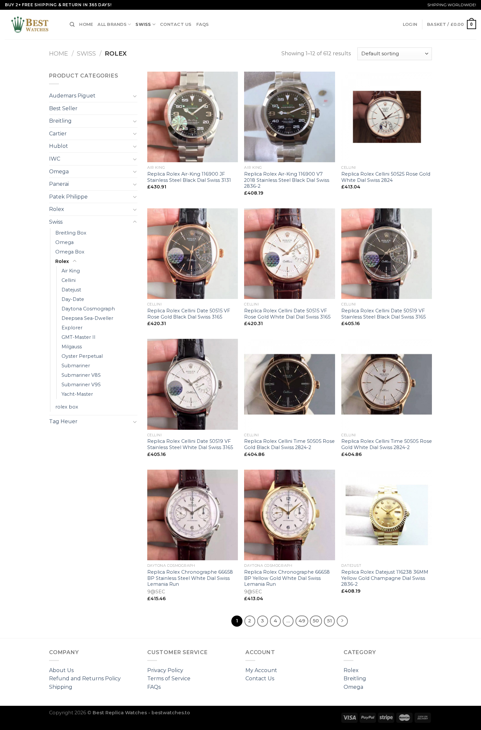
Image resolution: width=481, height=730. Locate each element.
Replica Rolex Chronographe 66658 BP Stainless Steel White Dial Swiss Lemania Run (190, 578)
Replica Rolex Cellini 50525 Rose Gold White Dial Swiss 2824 (385, 177)
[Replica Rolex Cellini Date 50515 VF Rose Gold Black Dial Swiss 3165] (192, 253)
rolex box (66, 407)
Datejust (71, 290)
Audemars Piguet (72, 96)
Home (86, 24)
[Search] (72, 24)
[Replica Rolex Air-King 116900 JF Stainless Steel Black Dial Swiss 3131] (192, 117)
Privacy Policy (165, 670)
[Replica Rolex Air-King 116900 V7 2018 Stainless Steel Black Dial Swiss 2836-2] (289, 117)
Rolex (56, 209)
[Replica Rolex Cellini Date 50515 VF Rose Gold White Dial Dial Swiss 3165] (289, 253)
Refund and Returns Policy (85, 678)
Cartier (58, 133)
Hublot (58, 146)
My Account (261, 670)
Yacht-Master (77, 394)
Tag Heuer (63, 421)
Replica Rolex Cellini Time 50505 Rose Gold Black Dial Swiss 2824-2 (289, 444)
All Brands (112, 24)
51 (329, 621)
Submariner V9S (81, 385)
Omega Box (69, 252)
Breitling (60, 121)
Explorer (72, 328)
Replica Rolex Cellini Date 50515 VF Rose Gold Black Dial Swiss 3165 (188, 314)
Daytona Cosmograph (88, 309)
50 (316, 621)
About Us (61, 670)
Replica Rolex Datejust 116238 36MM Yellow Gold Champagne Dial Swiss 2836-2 (384, 578)
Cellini (69, 280)
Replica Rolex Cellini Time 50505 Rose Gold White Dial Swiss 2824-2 (386, 444)
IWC (54, 159)
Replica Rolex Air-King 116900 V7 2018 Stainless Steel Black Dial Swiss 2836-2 (286, 180)
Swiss (143, 24)
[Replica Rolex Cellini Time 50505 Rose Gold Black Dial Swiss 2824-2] (289, 384)
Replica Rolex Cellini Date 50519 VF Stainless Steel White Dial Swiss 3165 (190, 444)
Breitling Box (70, 233)
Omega (59, 171)
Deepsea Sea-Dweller (87, 318)
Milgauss (72, 347)
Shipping (60, 687)
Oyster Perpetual (82, 356)
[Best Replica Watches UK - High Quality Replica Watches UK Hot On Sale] (32, 24)
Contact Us (176, 24)
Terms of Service (168, 678)
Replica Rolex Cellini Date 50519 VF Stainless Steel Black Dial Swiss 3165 (383, 314)
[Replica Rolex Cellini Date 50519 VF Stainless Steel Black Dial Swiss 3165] (386, 253)
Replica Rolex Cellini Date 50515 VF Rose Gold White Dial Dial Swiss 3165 (287, 314)
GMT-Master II (79, 337)
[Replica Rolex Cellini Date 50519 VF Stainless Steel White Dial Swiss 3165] (192, 384)
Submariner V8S (81, 375)
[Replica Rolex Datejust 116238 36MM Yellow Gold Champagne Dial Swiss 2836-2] (386, 515)
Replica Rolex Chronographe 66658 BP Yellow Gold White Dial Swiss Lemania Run (287, 578)
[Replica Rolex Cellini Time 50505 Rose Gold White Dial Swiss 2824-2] (386, 384)
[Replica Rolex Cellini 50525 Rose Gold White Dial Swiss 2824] (386, 117)
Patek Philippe (68, 197)
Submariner (76, 366)
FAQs (202, 24)
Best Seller (63, 108)
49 (301, 621)
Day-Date (73, 299)
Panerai (59, 184)
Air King (71, 271)
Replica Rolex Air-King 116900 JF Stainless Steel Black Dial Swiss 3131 (189, 177)
